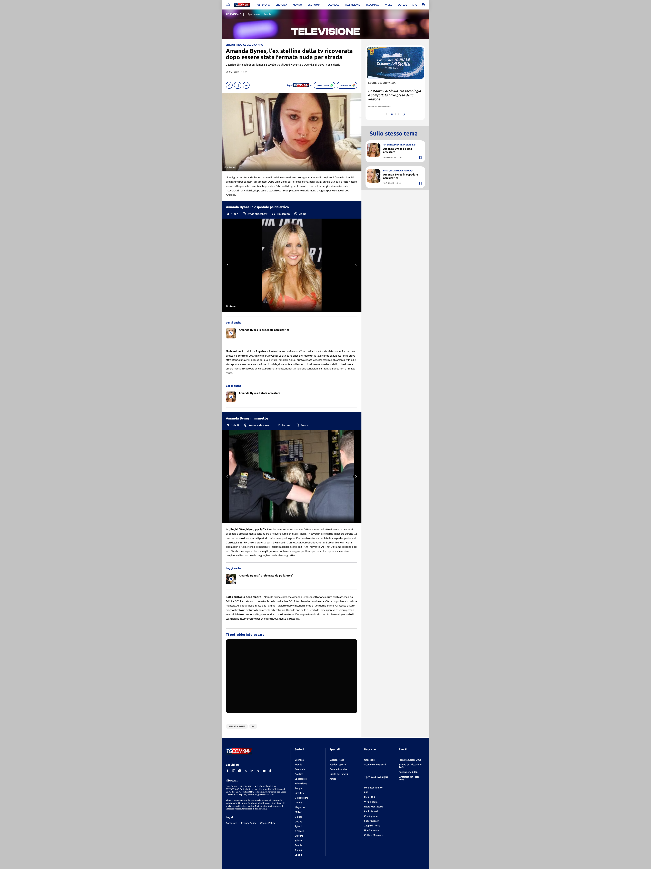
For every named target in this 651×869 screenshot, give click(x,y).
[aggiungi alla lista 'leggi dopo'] (237, 85)
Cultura (299, 835)
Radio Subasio (371, 811)
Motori (298, 812)
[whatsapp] (239, 771)
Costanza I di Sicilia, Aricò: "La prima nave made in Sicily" (391, 93)
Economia (300, 769)
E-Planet (299, 831)
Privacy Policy (248, 823)
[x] (246, 771)
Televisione (301, 783)
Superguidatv (371, 820)
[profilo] (423, 5)
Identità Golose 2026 (410, 759)
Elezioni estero (338, 764)
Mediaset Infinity (373, 787)
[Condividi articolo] (229, 85)
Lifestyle (299, 793)
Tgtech (298, 826)
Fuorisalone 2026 (408, 772)
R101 (367, 792)
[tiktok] (270, 771)
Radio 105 (369, 797)
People (298, 788)
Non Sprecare (371, 830)
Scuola (298, 845)
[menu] (228, 5)
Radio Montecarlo (373, 806)
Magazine (300, 807)
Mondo (298, 764)
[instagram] (233, 771)
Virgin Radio (371, 801)
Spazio (298, 854)
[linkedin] (252, 771)
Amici (333, 778)
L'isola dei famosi (339, 774)
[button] (254, 214)
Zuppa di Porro (372, 825)
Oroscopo (369, 759)
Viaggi (298, 816)
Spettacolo (301, 778)
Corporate (231, 823)
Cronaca (299, 759)
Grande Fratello (338, 769)
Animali (299, 850)
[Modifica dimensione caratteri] (246, 85)
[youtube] (264, 771)
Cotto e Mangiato (373, 835)
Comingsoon (371, 816)
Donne (298, 802)
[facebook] (227, 771)
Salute (298, 840)
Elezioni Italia (337, 759)
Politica (299, 774)
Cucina (298, 821)
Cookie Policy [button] (267, 823)
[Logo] (242, 5)
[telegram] (258, 771)
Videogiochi (301, 797)
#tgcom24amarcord (375, 764)
